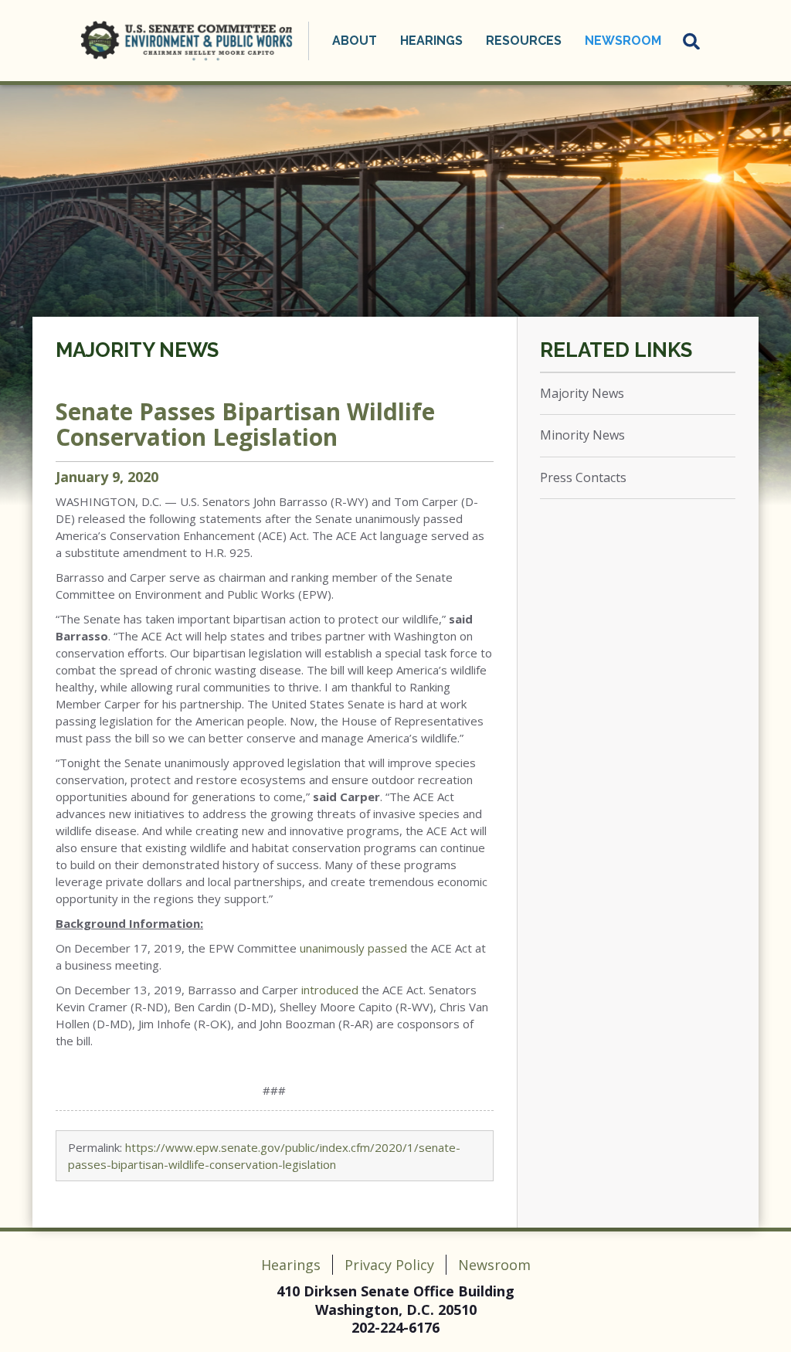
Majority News (137, 350)
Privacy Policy (389, 1264)
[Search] (692, 41)
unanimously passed (353, 948)
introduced (329, 989)
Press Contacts (583, 477)
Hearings (291, 1264)
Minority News (582, 434)
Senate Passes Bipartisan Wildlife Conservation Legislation (245, 424)
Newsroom (494, 1264)
